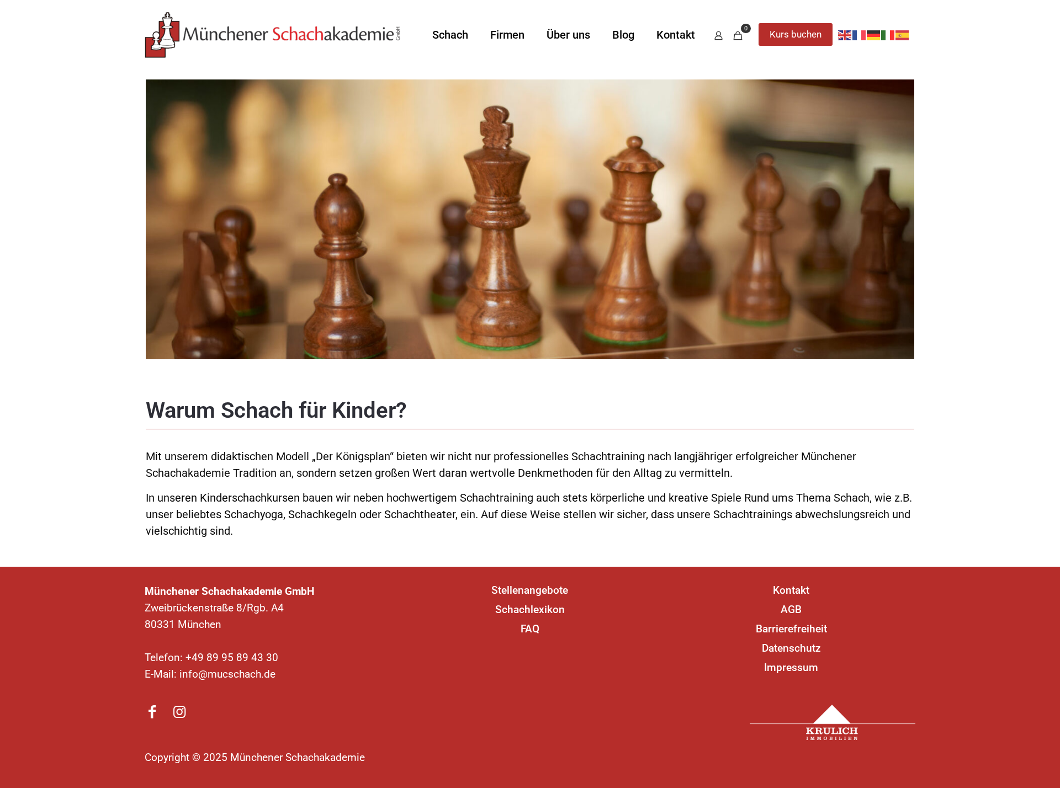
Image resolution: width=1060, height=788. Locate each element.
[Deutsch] (874, 34)
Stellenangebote (529, 590)
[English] (845, 34)
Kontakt (791, 590)
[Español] (902, 34)
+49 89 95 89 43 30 (232, 657)
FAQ (530, 628)
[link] (832, 722)
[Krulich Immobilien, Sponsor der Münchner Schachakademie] (832, 722)
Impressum (791, 667)
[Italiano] (888, 34)
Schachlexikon (530, 609)
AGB (791, 609)
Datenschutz (791, 648)
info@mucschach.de (227, 674)
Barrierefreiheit (791, 628)
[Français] (859, 34)
